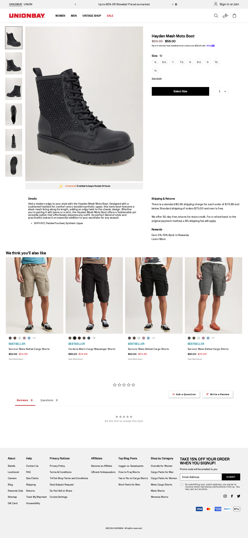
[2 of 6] (13, 63)
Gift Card (12, 503)
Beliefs (11, 465)
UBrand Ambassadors (103, 472)
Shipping (31, 484)
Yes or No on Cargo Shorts (133, 478)
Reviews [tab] (22, 400)
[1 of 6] (13, 37)
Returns (30, 490)
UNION (28, 4)
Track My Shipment (36, 496)
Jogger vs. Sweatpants (130, 465)
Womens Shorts (159, 496)
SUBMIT (231, 476)
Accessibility (33, 503)
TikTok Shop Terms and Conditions (69, 478)
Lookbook (13, 472)
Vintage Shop (91, 15)
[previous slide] (75, 4)
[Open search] (216, 16)
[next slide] (172, 4)
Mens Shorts (158, 490)
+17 (34, 338)
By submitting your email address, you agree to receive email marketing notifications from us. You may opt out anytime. (212, 486)
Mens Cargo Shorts (161, 484)
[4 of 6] (13, 114)
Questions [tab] (46, 400)
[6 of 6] (13, 165)
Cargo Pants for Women (164, 478)
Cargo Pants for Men (162, 472)
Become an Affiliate (101, 465)
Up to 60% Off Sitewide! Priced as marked (124, 4)
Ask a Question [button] (186, 394)
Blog (10, 484)
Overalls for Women (161, 465)
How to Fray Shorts (129, 472)
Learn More (159, 239)
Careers (12, 478)
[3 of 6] (13, 89)
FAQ (28, 472)
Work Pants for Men (129, 484)
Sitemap (12, 496)
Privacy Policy (57, 465)
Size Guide (157, 78)
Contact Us (32, 465)
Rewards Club (15, 490)
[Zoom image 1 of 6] (84, 103)
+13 (93, 338)
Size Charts (32, 478)
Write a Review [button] (219, 394)
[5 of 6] (13, 140)
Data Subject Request (62, 484)
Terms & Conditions (60, 472)
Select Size (180, 91)
